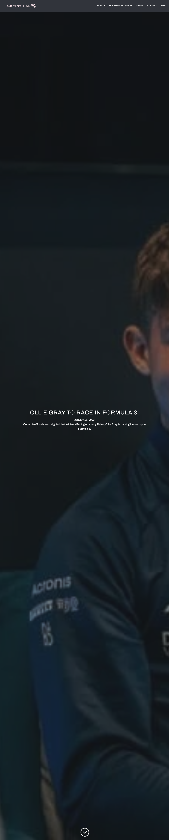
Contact (152, 5)
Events (101, 5)
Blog (163, 5)
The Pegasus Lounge (120, 5)
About (139, 5)
